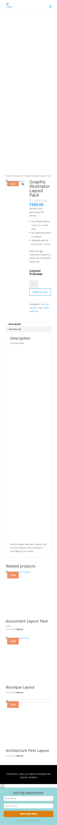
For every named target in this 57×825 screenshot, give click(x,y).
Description (15, 324)
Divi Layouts (18, 175)
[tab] (28, 324)
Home (8, 175)
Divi (42, 304)
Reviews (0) (15, 329)
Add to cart (40, 292)
